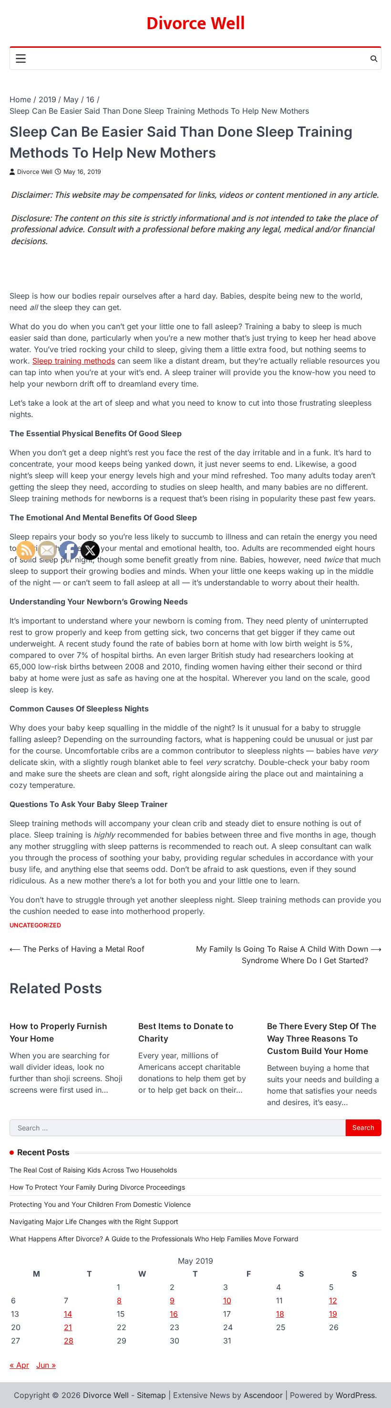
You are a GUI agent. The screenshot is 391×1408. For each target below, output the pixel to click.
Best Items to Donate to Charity (186, 1032)
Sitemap (151, 1395)
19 (333, 1314)
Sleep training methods (73, 360)
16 (174, 1314)
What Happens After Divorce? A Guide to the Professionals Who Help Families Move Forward (154, 1239)
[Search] (374, 59)
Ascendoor (263, 1395)
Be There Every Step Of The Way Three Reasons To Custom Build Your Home (321, 1038)
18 (280, 1314)
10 (227, 1300)
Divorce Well (195, 24)
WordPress (355, 1395)
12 (333, 1300)
